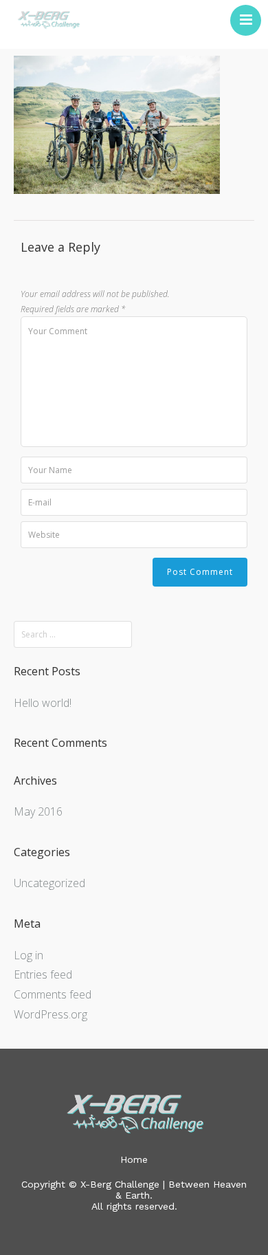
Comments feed (52, 994)
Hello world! (42, 702)
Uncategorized (49, 883)
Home (134, 1159)
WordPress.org (50, 1014)
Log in (28, 955)
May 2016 (38, 811)
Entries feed (43, 974)
